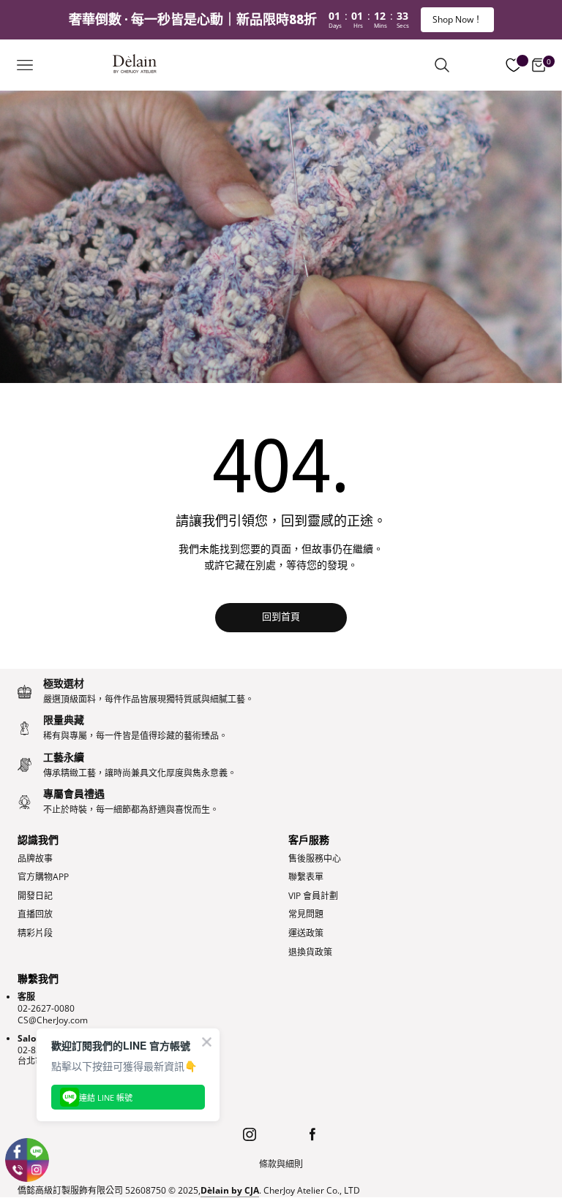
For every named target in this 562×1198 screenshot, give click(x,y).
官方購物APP (43, 877)
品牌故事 (35, 859)
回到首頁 (281, 617)
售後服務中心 (314, 859)
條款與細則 (281, 1164)
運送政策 (305, 933)
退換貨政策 (310, 952)
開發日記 (35, 896)
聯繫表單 (305, 877)
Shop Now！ (457, 19)
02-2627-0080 (46, 1008)
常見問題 (305, 914)
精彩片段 (35, 933)
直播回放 (35, 914)
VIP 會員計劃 (313, 896)
